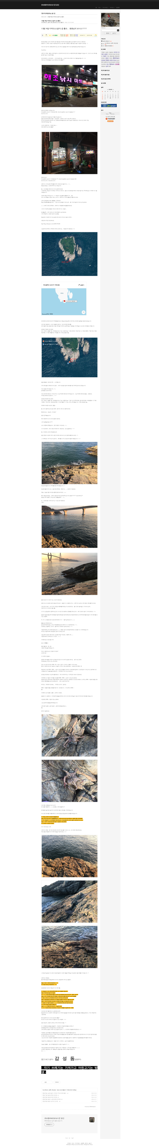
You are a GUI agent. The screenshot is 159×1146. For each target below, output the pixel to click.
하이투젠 (103, 64)
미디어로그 (105, 7)
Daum (82, 1144)
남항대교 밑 (107, 62)
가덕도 (107, 60)
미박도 (110, 58)
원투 (110, 66)
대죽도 (111, 60)
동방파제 (117, 56)
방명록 (118, 7)
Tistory (91, 1144)
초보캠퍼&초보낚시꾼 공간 (50, 5)
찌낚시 (115, 60)
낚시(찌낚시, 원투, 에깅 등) (49, 1090)
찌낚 (108, 56)
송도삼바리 (113, 62)
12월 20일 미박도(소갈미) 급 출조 (55, 16)
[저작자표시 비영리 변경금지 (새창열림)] (63, 1082)
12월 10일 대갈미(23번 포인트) (49, 1097)
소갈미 (106, 52)
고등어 (107, 58)
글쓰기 (90, 1143)
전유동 (117, 62)
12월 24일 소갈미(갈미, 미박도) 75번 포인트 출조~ (54, 1093)
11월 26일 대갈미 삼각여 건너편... (50, 1101)
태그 (100, 7)
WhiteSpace (68, 1144)
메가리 (116, 52)
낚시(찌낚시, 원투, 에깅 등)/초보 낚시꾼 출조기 (52, 22)
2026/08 (110, 89)
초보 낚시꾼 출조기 (61, 1090)
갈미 (107, 66)
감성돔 (117, 64)
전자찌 (103, 58)
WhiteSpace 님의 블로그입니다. (53, 1120)
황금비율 (112, 56)
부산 (107, 64)
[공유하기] (48, 1082)
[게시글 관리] (50, 1082)
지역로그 (69, 1143)
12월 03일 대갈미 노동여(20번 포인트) (51, 1099)
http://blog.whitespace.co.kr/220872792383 (50, 223)
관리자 (86, 1143)
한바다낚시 (116, 58)
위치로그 (112, 7)
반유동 (103, 60)
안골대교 (111, 52)
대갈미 (105, 56)
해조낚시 (112, 64)
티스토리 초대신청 (110, 116)
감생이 (106, 54)
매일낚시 (103, 66)
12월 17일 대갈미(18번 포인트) (49, 1095)
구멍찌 (103, 52)
